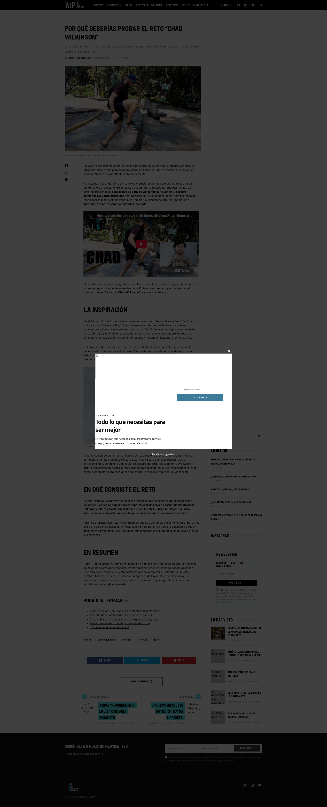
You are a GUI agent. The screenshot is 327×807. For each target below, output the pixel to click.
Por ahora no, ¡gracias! (163, 454)
